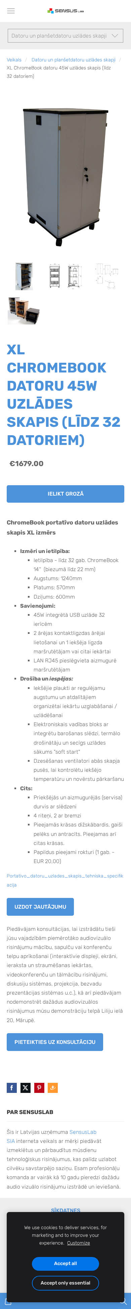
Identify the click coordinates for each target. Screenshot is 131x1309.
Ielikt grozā (66, 494)
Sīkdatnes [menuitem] (65, 1210)
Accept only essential (65, 1283)
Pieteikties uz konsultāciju (54, 1042)
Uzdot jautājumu (40, 907)
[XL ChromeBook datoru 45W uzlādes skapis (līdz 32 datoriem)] (24, 276)
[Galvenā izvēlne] (11, 11)
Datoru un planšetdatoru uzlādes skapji (74, 60)
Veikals (14, 60)
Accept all (65, 1263)
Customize (78, 1243)
